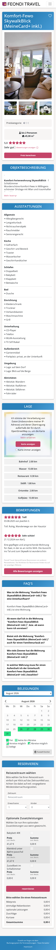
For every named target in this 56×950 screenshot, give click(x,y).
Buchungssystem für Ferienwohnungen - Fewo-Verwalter (28, 943)
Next (45, 66)
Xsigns (29, 940)
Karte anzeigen (28, 444)
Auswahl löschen (43, 752)
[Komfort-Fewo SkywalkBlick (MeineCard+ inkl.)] (28, 65)
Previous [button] (10, 108)
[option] (28, 65)
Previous (10, 66)
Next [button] (45, 108)
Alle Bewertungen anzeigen (28, 571)
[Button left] (5, 701)
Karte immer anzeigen (29, 449)
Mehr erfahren (28, 437)
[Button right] (50, 701)
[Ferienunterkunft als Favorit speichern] (50, 15)
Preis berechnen (28, 155)
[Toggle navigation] (50, 4)
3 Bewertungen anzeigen (25, 147)
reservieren (28, 888)
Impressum (28, 947)
